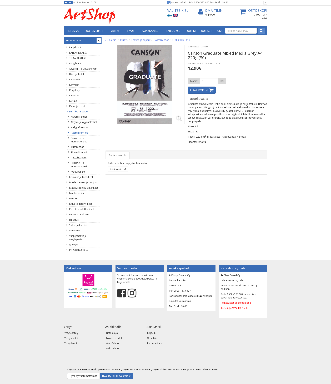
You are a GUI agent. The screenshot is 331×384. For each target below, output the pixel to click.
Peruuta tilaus (154, 343)
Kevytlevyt (75, 90)
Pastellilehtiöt (79, 132)
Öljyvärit (73, 244)
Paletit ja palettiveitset (81, 209)
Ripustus (74, 219)
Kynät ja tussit (77, 106)
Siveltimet (74, 230)
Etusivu (73, 30)
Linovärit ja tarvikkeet (81, 177)
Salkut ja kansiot (78, 225)
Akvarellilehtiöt (79, 116)
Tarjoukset (174, 30)
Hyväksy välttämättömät (83, 375)
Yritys (115, 30)
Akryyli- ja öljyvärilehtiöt (84, 122)
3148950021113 (181, 40)
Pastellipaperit (79, 157)
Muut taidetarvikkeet (80, 203)
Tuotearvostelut (118, 155)
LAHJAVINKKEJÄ (78, 52)
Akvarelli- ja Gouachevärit (83, 68)
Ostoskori (257, 10)
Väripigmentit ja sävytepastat (78, 237)
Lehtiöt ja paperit (80, 111)
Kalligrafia (74, 79)
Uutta (191, 30)
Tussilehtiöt (77, 146)
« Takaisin (110, 40)
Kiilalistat (74, 95)
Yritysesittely (71, 333)
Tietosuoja (112, 333)
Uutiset (206, 30)
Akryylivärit (75, 63)
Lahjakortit (75, 47)
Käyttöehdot (113, 343)
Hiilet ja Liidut (76, 74)
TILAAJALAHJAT (78, 58)
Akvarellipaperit (79, 152)
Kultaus (73, 100)
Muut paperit (78, 171)
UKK (220, 30)
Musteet (73, 198)
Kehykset (74, 84)
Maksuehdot (113, 348)
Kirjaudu (210, 14)
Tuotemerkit (94, 30)
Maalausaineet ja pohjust (83, 182)
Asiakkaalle (150, 30)
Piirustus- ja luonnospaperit (79, 164)
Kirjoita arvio (116, 169)
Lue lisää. (224, 369)
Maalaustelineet (78, 193)
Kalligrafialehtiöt (80, 127)
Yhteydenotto (71, 343)
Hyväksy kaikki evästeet (115, 375)
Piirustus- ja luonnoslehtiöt (79, 139)
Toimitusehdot (114, 338)
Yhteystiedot (71, 338)
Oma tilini (214, 10)
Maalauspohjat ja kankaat (83, 187)
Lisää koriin (199, 90)
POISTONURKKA (78, 250)
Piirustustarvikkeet (79, 214)
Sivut (131, 30)
